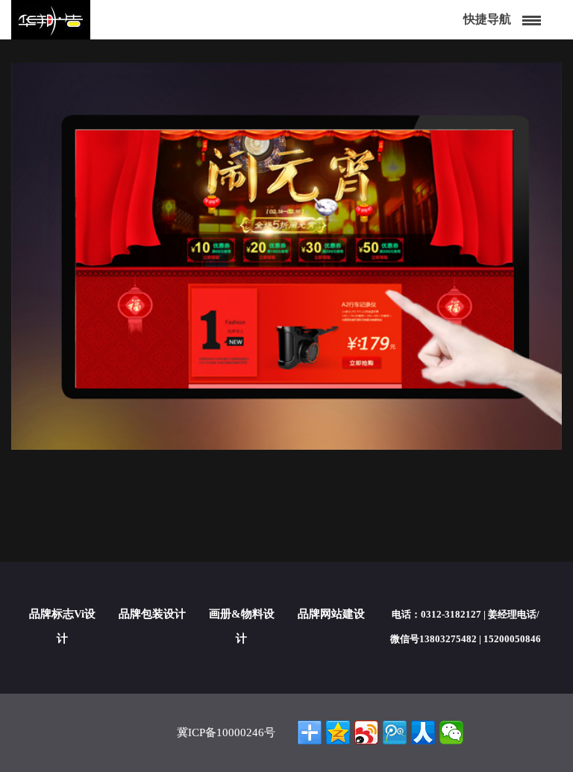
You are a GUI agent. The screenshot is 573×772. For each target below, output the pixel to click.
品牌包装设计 (152, 614)
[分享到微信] (451, 732)
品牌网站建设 (331, 614)
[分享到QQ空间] (338, 732)
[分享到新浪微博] (366, 732)
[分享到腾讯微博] (395, 732)
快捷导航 (487, 19)
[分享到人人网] (423, 732)
